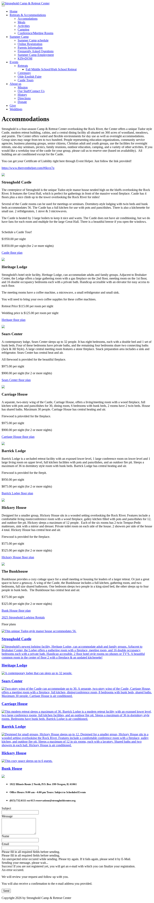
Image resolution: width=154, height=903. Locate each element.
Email (5, 844)
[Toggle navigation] (3, 5)
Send (6, 890)
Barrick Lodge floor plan (17, 493)
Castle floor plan (12, 252)
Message (7, 816)
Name (5, 836)
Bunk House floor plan (16, 610)
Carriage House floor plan (18, 436)
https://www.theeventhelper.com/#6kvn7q (28, 168)
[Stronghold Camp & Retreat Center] (26, 3)
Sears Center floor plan (16, 380)
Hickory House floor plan (18, 557)
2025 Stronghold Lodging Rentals (23, 617)
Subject (6, 808)
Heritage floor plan (13, 320)
